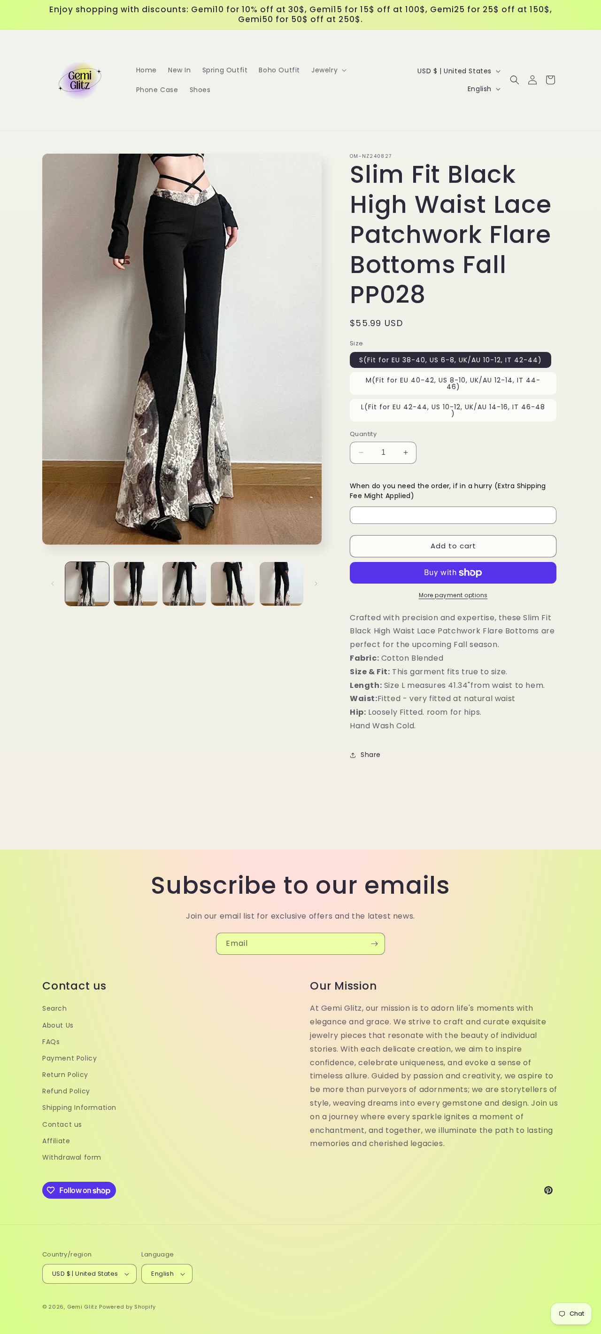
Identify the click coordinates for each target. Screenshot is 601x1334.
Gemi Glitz (82, 1307)
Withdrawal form (71, 1157)
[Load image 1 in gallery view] (87, 584)
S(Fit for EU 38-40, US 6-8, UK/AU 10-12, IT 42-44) (450, 360)
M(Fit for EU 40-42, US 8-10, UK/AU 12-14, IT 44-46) (453, 383)
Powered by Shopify (127, 1307)
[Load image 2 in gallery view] (135, 584)
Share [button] (371, 754)
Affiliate (56, 1141)
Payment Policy (69, 1058)
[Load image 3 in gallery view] (184, 584)
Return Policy (65, 1074)
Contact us (62, 1124)
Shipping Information (79, 1107)
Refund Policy (66, 1091)
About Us (58, 1025)
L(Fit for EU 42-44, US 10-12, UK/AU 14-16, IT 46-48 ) (453, 410)
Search (54, 1008)
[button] (328, 70)
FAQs (51, 1041)
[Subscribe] (374, 944)
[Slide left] (52, 583)
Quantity (363, 433)
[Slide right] (316, 583)
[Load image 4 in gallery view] (232, 584)
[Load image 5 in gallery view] (281, 584)
